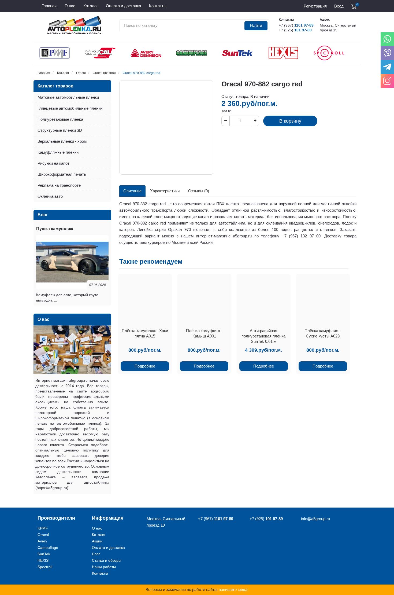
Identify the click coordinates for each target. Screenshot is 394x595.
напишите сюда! (233, 589)
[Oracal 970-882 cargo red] (166, 127)
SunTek (44, 554)
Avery (42, 541)
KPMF (43, 528)
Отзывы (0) (198, 191)
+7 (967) (296, 25)
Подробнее (145, 366)
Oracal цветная (104, 73)
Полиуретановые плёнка (60, 119)
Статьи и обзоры (106, 560)
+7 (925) (295, 30)
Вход (339, 6)
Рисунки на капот (53, 163)
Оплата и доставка (108, 547)
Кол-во (226, 111)
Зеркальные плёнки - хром (62, 141)
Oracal (81, 73)
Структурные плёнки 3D (60, 130)
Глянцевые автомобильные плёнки (70, 108)
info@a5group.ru (315, 518)
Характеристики (165, 191)
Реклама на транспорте (59, 185)
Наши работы (104, 567)
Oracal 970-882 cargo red (141, 73)
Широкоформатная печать (62, 174)
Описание (132, 191)
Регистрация (315, 6)
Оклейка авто (50, 196)
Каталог (63, 73)
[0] (353, 6)
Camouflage (48, 547)
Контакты (100, 573)
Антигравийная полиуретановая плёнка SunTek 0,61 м (263, 336)
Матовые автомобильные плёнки (68, 97)
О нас (97, 528)
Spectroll (45, 567)
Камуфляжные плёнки (58, 152)
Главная (44, 73)
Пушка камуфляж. (55, 228)
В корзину (290, 121)
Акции (97, 541)
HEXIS (43, 560)
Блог (96, 554)
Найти (256, 25)
